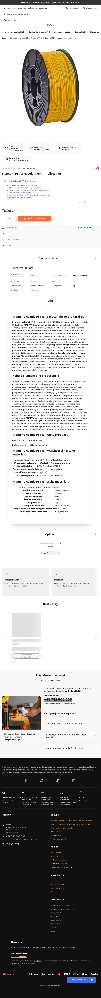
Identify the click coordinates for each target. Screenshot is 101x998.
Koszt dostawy (56, 835)
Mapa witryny (55, 924)
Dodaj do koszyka (36, 219)
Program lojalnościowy (59, 905)
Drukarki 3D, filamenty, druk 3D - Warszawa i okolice (71, 820)
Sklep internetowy (50, 985)
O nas (52, 931)
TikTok (53, 916)
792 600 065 (73, 8)
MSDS (44, 445)
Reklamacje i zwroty (58, 839)
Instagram (54, 913)
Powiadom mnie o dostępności (26, 655)
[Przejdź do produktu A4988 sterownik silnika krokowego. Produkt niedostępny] (26, 627)
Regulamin (37, 961)
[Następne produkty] (96, 636)
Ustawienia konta (57, 884)
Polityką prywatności (28, 963)
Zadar (4, 38)
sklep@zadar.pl (91, 8)
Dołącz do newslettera (22, 957)
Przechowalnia (56, 888)
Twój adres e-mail (19, 954)
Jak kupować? (56, 852)
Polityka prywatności (58, 860)
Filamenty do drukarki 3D (19, 38)
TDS (40, 440)
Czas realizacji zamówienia (61, 828)
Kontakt (53, 927)
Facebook (54, 920)
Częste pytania (56, 856)
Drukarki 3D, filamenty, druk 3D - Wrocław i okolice (70, 824)
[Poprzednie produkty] (4, 636)
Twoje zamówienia (58, 881)
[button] (55, 218)
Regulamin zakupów (58, 863)
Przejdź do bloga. (12, 739)
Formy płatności (56, 831)
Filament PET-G (36, 38)
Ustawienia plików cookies (61, 892)
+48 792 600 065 (58, 699)
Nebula (84, 429)
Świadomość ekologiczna (61, 867)
